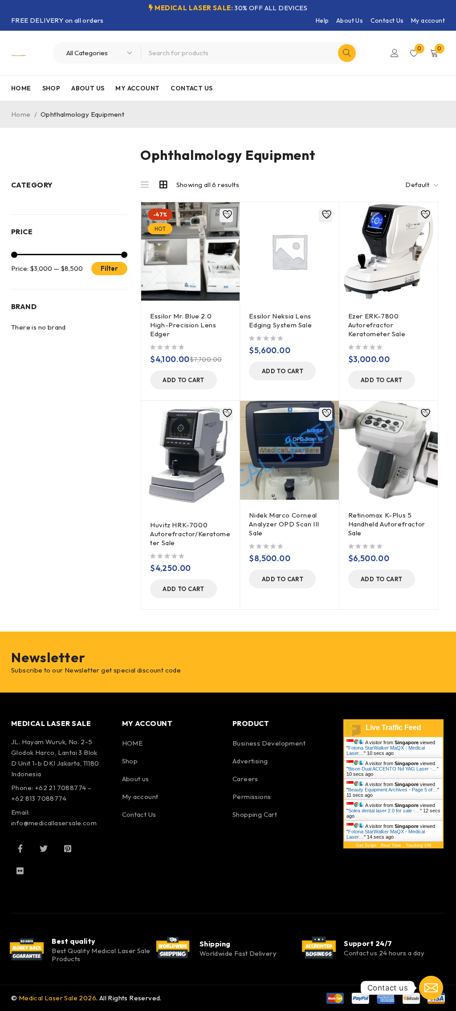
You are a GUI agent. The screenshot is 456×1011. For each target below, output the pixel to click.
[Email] (431, 988)
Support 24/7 (368, 943)
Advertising (250, 761)
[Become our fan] (20, 848)
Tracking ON (418, 845)
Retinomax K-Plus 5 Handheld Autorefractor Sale (386, 524)
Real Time (391, 845)
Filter (109, 268)
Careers (245, 779)
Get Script (366, 845)
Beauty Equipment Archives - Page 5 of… (392, 789)
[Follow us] (44, 848)
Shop (130, 761)
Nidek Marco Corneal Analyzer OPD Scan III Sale (284, 524)
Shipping (215, 943)
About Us (349, 20)
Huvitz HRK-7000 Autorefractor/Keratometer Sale (190, 534)
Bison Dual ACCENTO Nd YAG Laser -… (392, 768)
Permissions (251, 796)
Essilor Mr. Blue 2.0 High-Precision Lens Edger (183, 325)
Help (322, 20)
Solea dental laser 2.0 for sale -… (384, 810)
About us (135, 779)
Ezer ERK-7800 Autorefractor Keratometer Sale (377, 325)
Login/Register (394, 53)
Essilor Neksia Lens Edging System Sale (280, 320)
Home (21, 114)
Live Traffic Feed (393, 727)
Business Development (268, 743)
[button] (183, 380)
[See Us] (68, 848)
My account (428, 20)
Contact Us (387, 20)
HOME (132, 743)
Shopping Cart (254, 814)
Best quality (73, 941)
